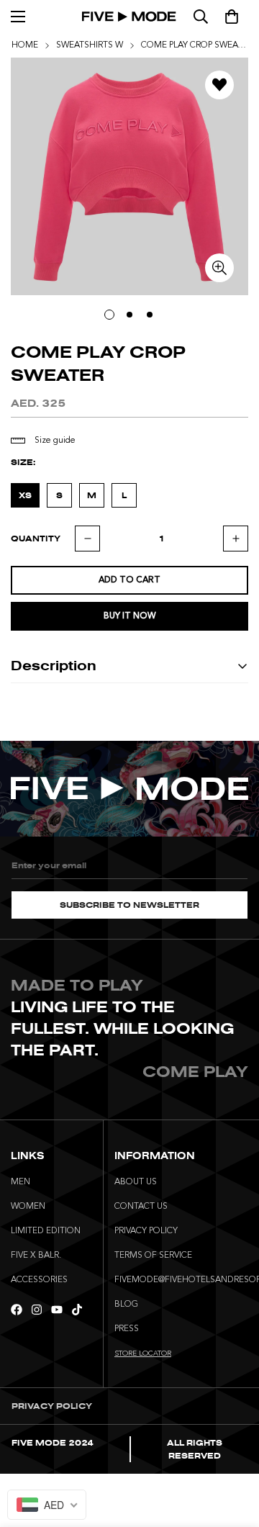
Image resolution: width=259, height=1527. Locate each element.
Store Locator (142, 1353)
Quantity (35, 538)
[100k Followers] (36, 1309)
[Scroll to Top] (233, 1450)
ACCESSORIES (39, 1280)
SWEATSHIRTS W (89, 45)
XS (25, 495)
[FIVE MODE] (130, 16)
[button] (231, 16)
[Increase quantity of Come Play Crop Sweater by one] (235, 538)
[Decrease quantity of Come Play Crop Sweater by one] (87, 538)
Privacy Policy (146, 1231)
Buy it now (130, 616)
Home (25, 45)
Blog (126, 1304)
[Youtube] (57, 1309)
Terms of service (153, 1255)
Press (126, 1329)
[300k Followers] (16, 1309)
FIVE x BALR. (36, 1255)
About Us (135, 1182)
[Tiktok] (77, 1309)
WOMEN (28, 1206)
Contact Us (141, 1206)
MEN (20, 1182)
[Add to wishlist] (219, 85)
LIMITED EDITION (46, 1231)
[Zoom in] (219, 267)
